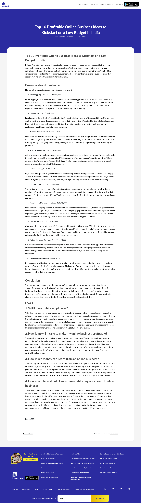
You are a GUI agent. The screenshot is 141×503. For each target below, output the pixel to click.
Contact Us (26, 489)
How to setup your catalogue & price (52, 463)
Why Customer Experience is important (82, 463)
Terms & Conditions (63, 489)
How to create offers (47, 472)
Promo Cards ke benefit (107, 463)
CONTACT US (119, 4)
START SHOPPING (83, 4)
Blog (36, 489)
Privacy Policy (47, 489)
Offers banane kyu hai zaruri (108, 458)
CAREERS (103, 4)
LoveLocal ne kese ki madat (108, 472)
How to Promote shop (47, 468)
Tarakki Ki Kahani (105, 468)
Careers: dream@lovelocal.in (84, 489)
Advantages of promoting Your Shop (81, 468)
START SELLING (94, 4)
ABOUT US (110, 4)
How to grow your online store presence (82, 458)
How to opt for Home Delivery (50, 477)
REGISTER (100, 498)
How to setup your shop (48, 458)
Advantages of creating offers (79, 472)
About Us (14, 489)
